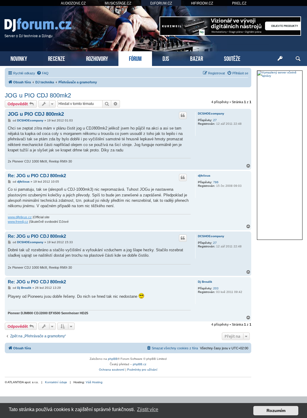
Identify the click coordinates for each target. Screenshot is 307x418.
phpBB (113, 358)
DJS (165, 58)
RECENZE (56, 58)
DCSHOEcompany (211, 113)
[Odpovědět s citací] (183, 115)
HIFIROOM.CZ (202, 3)
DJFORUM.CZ (161, 3)
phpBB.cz (139, 364)
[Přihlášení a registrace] (280, 58)
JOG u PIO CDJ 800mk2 (38, 95)
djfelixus (204, 175)
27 (215, 120)
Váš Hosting (94, 382)
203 (216, 288)
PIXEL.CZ (239, 3)
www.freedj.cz (18, 221)
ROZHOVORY (97, 58)
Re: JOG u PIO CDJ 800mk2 (37, 175)
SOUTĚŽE (232, 58)
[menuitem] (43, 73)
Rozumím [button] (276, 410)
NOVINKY (18, 58)
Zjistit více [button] (147, 409)
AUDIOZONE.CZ (73, 3)
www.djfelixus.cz (20, 217)
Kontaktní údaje (56, 382)
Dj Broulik (205, 281)
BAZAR (196, 58)
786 (216, 182)
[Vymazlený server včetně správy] (279, 74)
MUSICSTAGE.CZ (118, 3)
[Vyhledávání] (298, 58)
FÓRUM (135, 58)
